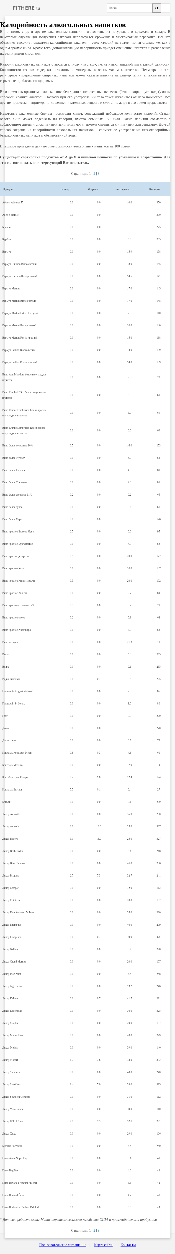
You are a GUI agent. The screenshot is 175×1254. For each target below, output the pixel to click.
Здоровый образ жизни (26, 8)
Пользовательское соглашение (62, 1245)
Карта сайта (103, 1245)
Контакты (128, 1245)
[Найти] (156, 8)
